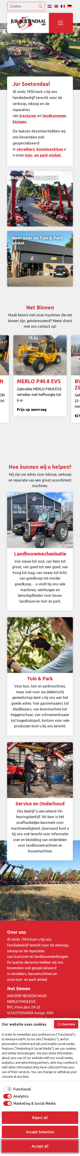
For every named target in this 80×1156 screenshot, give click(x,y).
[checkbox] (16, 1089)
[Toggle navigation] (60, 23)
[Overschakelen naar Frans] (63, 6)
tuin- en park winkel (42, 155)
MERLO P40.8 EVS (21, 1002)
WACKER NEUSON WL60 (26, 996)
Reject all (40, 1118)
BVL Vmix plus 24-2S (23, 1007)
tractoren (27, 115)
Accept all (40, 1146)
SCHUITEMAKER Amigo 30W (30, 1013)
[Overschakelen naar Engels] (56, 6)
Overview (68, 1024)
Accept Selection (40, 1132)
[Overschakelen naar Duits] (69, 6)
